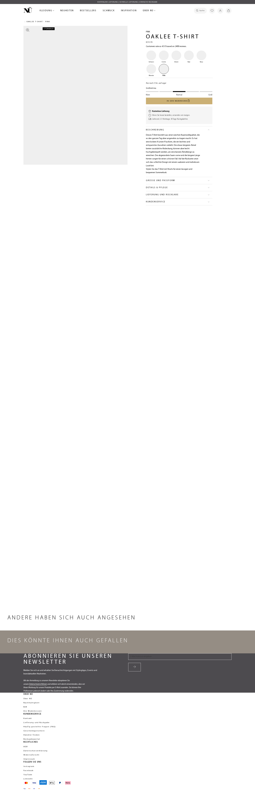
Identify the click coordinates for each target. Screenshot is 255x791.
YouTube (27, 775)
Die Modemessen (32, 711)
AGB (25, 747)
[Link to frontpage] (27, 10)
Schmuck (109, 11)
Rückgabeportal (31, 739)
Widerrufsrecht (31, 755)
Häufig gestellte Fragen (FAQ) (39, 727)
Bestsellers (88, 11)
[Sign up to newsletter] (134, 667)
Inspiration (129, 11)
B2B (25, 707)
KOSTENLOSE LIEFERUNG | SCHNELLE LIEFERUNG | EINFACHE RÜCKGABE (127, 2)
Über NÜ (148, 11)
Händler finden (31, 735)
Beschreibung (155, 130)
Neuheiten (67, 11)
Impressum (29, 759)
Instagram (28, 766)
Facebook (28, 771)
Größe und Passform (160, 180)
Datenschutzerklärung (35, 751)
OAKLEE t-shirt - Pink (38, 22)
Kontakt (27, 718)
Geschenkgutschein (34, 731)
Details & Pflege (157, 188)
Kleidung (46, 11)
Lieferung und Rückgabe (162, 195)
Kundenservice (155, 202)
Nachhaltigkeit (31, 703)
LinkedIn (28, 779)
